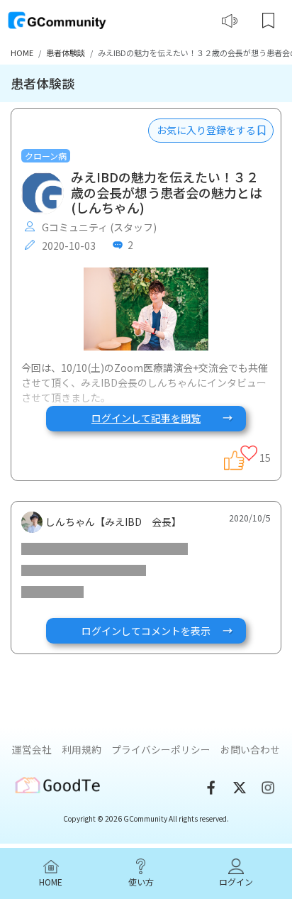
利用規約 (81, 749)
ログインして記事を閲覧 (146, 418)
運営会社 (32, 749)
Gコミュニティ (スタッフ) (98, 227)
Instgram (268, 787)
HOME (22, 52)
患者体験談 (65, 52)
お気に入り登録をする (207, 130)
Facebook (211, 787)
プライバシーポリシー (160, 749)
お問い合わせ (250, 749)
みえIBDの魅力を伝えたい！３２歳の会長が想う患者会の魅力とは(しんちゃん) (166, 193)
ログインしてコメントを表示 (146, 631)
